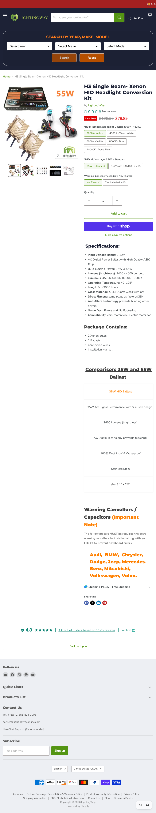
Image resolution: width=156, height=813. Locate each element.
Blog (107, 798)
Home (6, 76)
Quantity (89, 192)
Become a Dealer (123, 798)
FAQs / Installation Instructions (67, 798)
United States (86, 768)
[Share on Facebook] (86, 603)
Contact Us (94, 798)
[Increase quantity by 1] (117, 201)
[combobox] (30, 46)
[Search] (119, 17)
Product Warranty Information (102, 794)
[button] (14, 170)
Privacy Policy (131, 794)
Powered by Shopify (78, 806)
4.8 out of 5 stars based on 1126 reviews (87, 630)
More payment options (118, 235)
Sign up (59, 751)
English (58, 768)
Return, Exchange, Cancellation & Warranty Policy (54, 794)
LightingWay (96, 105)
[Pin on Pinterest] (104, 603)
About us (18, 794)
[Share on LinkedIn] (98, 603)
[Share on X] (92, 603)
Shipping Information (34, 798)
